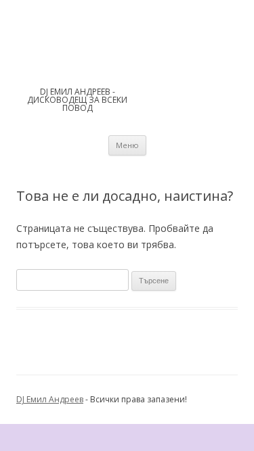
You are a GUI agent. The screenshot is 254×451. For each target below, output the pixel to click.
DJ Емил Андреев (49, 399)
